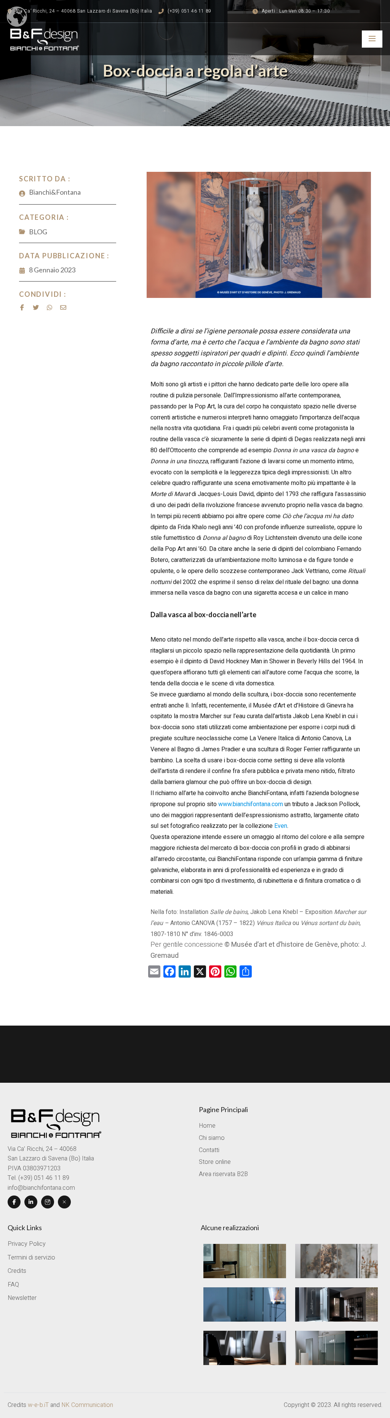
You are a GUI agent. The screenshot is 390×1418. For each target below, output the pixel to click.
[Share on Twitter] (36, 307)
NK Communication (87, 1405)
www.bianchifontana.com (250, 804)
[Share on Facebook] (22, 307)
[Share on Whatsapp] (49, 307)
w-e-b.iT (38, 1405)
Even (280, 826)
